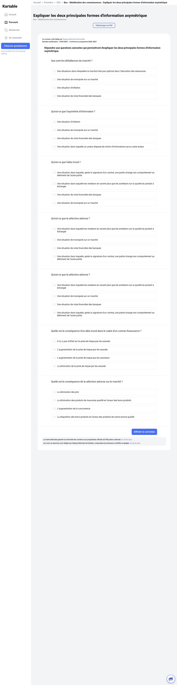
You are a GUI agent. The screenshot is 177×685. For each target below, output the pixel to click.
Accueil (12, 14)
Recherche (14, 30)
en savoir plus (126, 440)
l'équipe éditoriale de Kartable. (74, 39)
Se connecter (15, 37)
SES (59, 2)
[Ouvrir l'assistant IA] (171, 679)
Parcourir (13, 22)
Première (48, 2)
